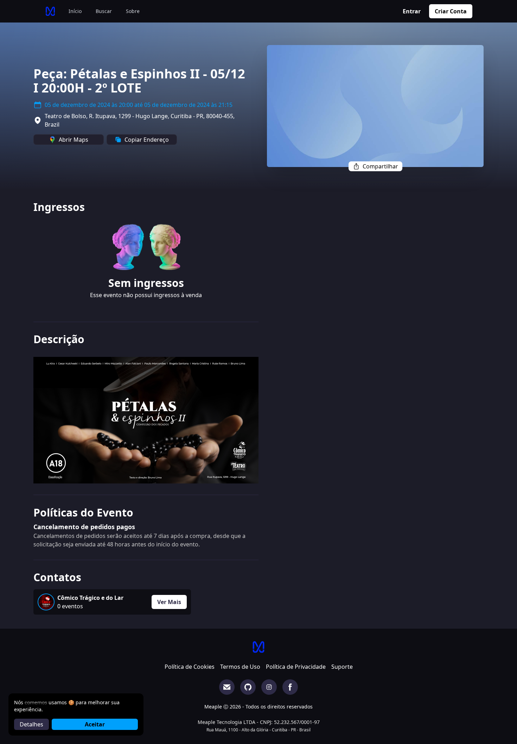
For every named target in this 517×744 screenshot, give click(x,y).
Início (75, 11)
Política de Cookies (190, 667)
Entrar (412, 11)
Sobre (133, 11)
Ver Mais (169, 602)
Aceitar (95, 724)
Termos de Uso (240, 667)
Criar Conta (451, 11)
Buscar (104, 11)
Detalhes (31, 724)
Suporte (342, 667)
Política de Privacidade (296, 667)
